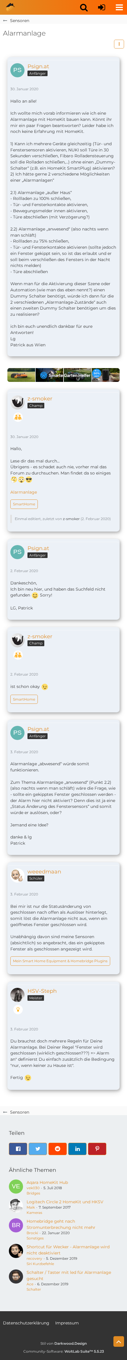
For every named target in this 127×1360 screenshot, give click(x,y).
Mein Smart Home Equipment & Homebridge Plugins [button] (60, 961)
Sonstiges (35, 1238)
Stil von (63, 1343)
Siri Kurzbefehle (40, 1264)
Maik (31, 1207)
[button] (84, 7)
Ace (30, 1284)
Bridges (33, 1193)
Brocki (32, 1233)
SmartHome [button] (24, 504)
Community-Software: (63, 1351)
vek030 (33, 1188)
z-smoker (71, 519)
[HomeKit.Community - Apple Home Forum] (10, 7)
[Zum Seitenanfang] (118, 1341)
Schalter (34, 1289)
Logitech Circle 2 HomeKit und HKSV (65, 1201)
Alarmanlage (23, 492)
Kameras (34, 1212)
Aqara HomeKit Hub (47, 1182)
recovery (34, 1258)
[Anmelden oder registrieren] (102, 7)
